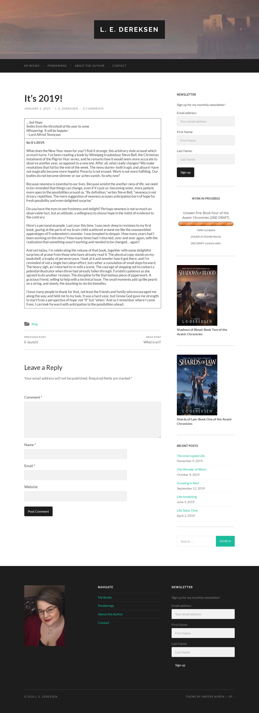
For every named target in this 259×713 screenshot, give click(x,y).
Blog (35, 324)
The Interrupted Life (191, 456)
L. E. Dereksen (129, 29)
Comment (33, 397)
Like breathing (187, 496)
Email (29, 465)
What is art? (152, 339)
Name (30, 444)
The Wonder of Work (191, 469)
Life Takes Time (187, 510)
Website (31, 487)
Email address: (187, 113)
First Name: (185, 132)
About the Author (89, 65)
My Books (31, 65)
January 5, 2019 (37, 108)
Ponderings (57, 65)
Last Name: (184, 151)
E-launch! (35, 339)
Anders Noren (213, 696)
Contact (119, 65)
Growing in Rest (188, 483)
